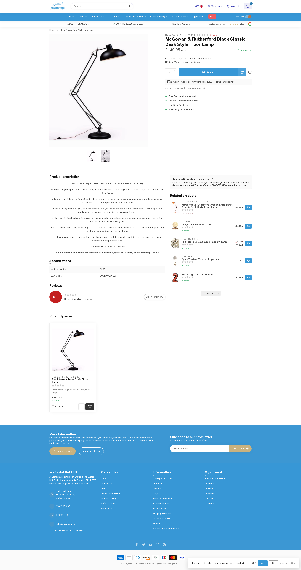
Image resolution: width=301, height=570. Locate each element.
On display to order (162, 478)
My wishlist (210, 493)
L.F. (178, 563)
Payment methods (162, 503)
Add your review (154, 296)
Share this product (194, 88)
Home (72, 16)
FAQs (155, 493)
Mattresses (96, 16)
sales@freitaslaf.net (198, 185)
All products (211, 503)
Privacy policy (159, 508)
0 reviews (213, 35)
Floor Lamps (211, 293)
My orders (209, 483)
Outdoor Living (157, 16)
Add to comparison (174, 88)
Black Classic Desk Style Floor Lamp (77, 30)
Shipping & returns (162, 513)
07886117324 (63, 515)
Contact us (158, 483)
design (171, 563)
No (273, 563)
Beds (82, 16)
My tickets (210, 488)
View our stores (91, 451)
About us (157, 488)
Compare (59, 406)
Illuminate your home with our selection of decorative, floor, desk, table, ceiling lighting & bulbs (107, 252)
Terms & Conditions (162, 498)
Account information (215, 478)
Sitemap (157, 523)
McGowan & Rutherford (179, 35)
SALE (212, 16)
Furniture (113, 16)
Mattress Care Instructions (166, 528)
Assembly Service (162, 518)
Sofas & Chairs (178, 16)
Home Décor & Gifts (134, 16)
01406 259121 (63, 506)
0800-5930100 (219, 185)
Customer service (216, 24)
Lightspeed (161, 563)
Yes (262, 563)
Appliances (198, 16)
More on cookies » (288, 563)
